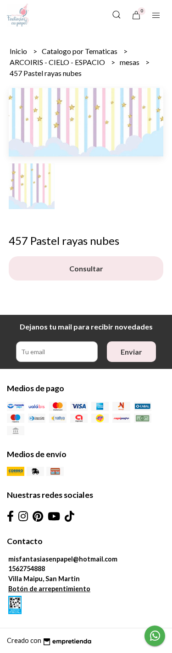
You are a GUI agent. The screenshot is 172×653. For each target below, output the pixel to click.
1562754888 (26, 568)
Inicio (19, 51)
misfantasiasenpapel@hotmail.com (62, 559)
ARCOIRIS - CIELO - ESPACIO (58, 62)
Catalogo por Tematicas (80, 51)
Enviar (131, 351)
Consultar (86, 268)
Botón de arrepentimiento (49, 589)
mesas (130, 62)
